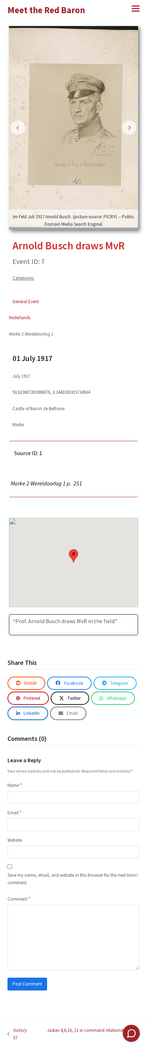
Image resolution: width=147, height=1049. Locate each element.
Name (14, 785)
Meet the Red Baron (46, 10)
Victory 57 (17, 1034)
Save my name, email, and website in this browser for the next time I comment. (72, 879)
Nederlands (19, 318)
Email (14, 813)
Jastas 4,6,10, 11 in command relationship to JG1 (86, 1034)
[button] (136, 8)
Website (14, 840)
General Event (25, 302)
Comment (18, 899)
